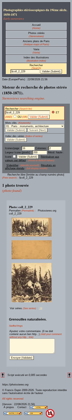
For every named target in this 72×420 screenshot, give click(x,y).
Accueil (36, 24)
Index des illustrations (36, 57)
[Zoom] (36, 227)
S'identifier (12, 165)
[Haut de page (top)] (3, 375)
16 (40, 308)
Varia (36, 49)
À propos (9, 407)
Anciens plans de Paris (36, 41)
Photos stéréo (36, 33)
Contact (22, 407)
